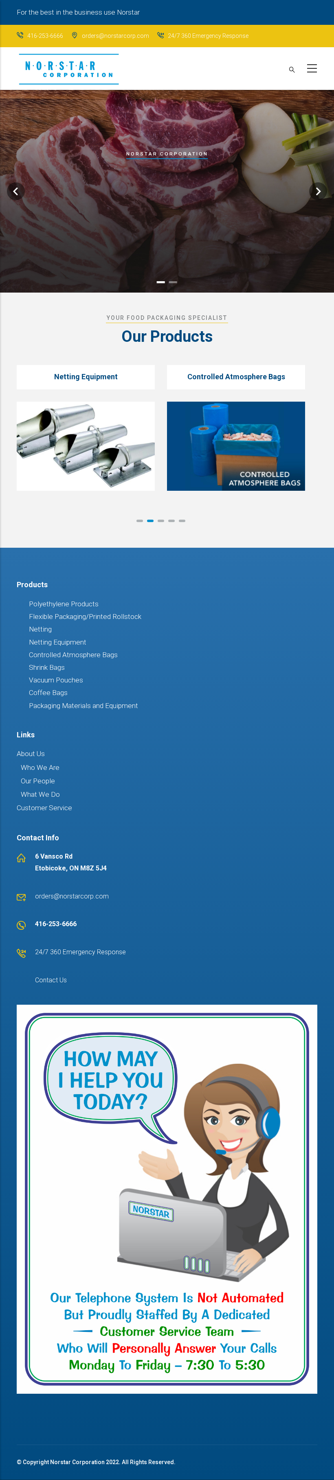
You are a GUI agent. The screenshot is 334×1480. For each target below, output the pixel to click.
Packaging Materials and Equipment (83, 706)
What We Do (40, 794)
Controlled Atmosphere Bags (73, 655)
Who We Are (40, 767)
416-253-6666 (45, 36)
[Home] (69, 66)
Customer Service (44, 808)
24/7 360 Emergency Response (208, 36)
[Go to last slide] (16, 191)
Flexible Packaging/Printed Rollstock (85, 616)
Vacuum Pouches (56, 680)
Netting (40, 629)
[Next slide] (318, 191)
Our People (38, 781)
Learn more (167, 242)
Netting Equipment (57, 642)
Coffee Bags (48, 693)
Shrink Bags (47, 667)
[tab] (161, 282)
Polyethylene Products (64, 604)
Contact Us (51, 980)
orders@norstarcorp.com (115, 36)
